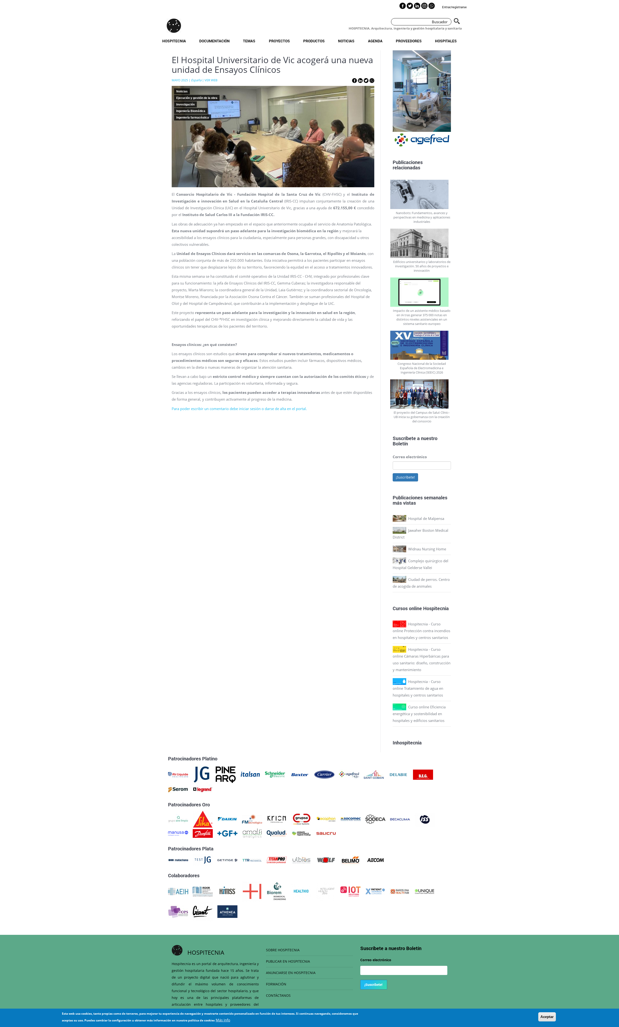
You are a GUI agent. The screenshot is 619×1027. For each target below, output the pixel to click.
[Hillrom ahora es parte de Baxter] (300, 774)
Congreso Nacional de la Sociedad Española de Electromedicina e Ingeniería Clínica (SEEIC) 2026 (422, 368)
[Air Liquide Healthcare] (178, 774)
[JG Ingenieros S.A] (202, 774)
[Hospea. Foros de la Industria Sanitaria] (252, 891)
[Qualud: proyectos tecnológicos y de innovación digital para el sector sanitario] (277, 833)
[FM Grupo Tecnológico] (252, 818)
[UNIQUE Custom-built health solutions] (424, 891)
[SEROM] (178, 789)
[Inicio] (174, 25)
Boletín (400, 443)
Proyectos (279, 40)
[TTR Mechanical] (252, 859)
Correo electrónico (410, 456)
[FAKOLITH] (301, 833)
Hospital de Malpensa (426, 518)
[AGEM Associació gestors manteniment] (203, 891)
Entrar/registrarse (454, 7)
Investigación (185, 104)
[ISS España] (425, 818)
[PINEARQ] (226, 774)
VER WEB (211, 80)
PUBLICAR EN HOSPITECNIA (288, 961)
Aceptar (547, 1017)
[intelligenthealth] (326, 891)
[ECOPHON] (326, 818)
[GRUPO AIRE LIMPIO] (178, 818)
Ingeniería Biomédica (190, 111)
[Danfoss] (203, 833)
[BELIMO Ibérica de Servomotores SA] (351, 859)
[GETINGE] (227, 859)
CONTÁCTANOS (278, 995)
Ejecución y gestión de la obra (196, 98)
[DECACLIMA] (400, 818)
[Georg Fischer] (227, 833)
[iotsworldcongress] (350, 891)
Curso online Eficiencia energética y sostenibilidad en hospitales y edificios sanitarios (419, 714)
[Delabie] (398, 774)
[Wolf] (326, 859)
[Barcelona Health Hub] (400, 891)
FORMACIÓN (276, 984)
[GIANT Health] (203, 911)
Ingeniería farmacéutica (192, 117)
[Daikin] (227, 818)
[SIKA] (203, 818)
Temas (249, 40)
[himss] (227, 891)
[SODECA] (375, 818)
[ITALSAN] (250, 774)
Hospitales (446, 40)
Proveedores (409, 40)
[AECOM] (375, 859)
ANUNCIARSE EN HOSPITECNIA (291, 972)
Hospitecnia (174, 40)
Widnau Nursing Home (427, 549)
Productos (314, 40)
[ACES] (178, 911)
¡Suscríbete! (405, 477)
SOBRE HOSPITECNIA (283, 950)
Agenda (375, 40)
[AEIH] (178, 891)
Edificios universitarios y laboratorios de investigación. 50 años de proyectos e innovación (421, 266)
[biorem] (277, 891)
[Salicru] (326, 833)
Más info (223, 1020)
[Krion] (277, 818)
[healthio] (301, 891)
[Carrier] (324, 774)
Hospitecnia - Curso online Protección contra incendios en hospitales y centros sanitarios (421, 631)
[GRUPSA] (301, 818)
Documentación (214, 40)
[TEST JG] (203, 859)
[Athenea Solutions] (227, 911)
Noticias (346, 40)
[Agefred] (349, 774)
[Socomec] (351, 818)
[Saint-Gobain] (374, 774)
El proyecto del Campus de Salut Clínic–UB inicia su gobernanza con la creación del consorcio (422, 416)
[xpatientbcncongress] (375, 891)
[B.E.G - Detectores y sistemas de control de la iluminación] (423, 774)
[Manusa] (178, 833)
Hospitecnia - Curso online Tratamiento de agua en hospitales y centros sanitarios (418, 688)
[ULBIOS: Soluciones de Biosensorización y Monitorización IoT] (301, 859)
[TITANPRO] (277, 859)
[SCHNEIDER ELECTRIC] (275, 774)
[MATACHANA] (178, 859)
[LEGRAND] (203, 789)
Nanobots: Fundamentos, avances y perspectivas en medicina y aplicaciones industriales (421, 217)
